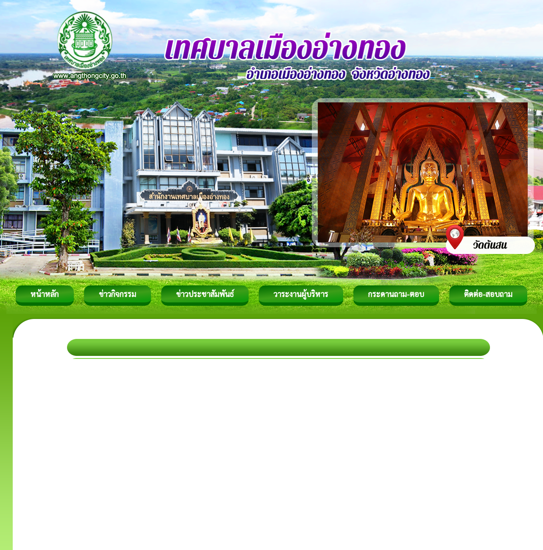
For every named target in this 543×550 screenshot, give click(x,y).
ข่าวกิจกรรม (117, 294)
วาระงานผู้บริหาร (301, 294)
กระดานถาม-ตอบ (396, 294)
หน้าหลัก (45, 294)
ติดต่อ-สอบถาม (488, 294)
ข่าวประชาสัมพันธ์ (205, 294)
